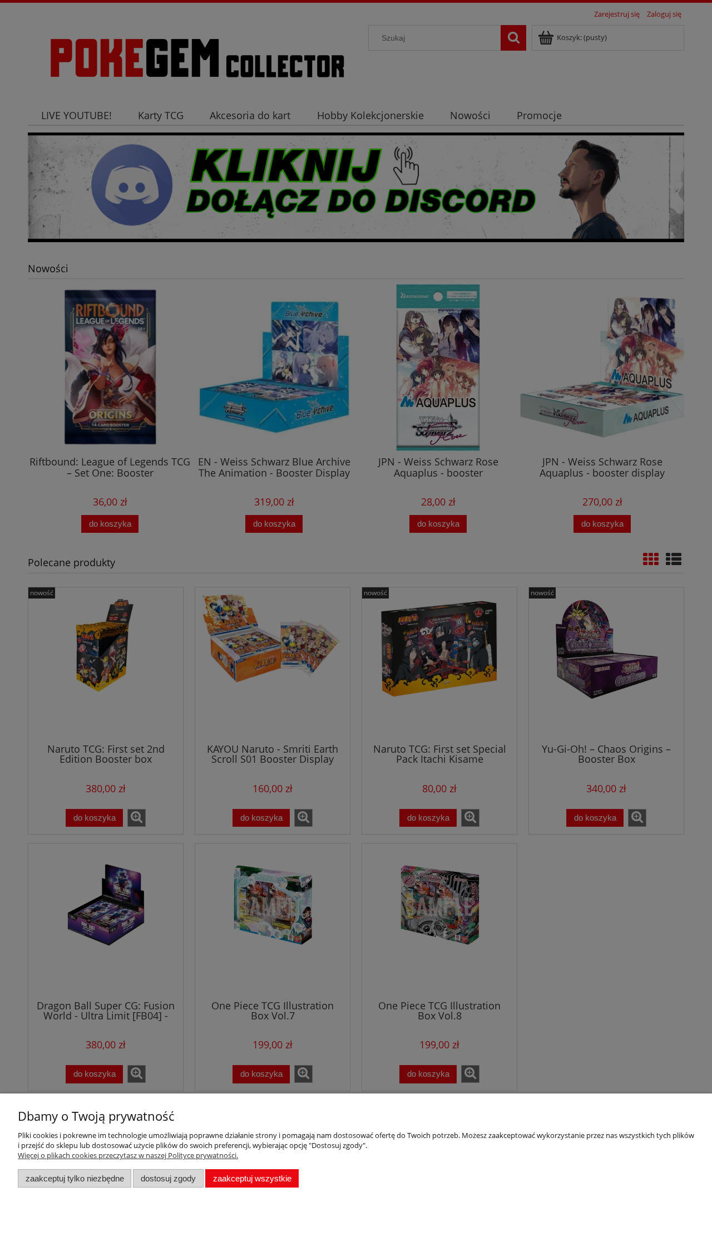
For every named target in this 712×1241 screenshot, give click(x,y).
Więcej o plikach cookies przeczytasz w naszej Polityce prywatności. (128, 1155)
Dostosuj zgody (168, 1178)
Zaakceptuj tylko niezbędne (75, 1178)
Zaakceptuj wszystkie (252, 1178)
